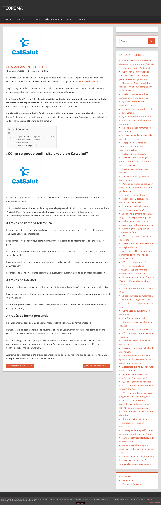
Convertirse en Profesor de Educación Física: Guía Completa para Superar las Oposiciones (134, 75)
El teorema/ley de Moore (134, 195)
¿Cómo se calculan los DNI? (95, 366)
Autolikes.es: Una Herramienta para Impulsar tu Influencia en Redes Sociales (135, 255)
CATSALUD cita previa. (88, 81)
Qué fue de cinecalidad (133, 318)
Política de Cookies (131, 484)
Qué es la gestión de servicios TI (137, 381)
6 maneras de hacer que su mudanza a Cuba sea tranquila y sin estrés (136, 449)
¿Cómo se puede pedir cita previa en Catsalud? (32, 136)
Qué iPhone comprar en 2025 (136, 116)
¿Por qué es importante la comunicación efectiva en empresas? (133, 423)
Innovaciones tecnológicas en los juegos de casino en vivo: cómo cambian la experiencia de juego (136, 460)
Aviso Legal (127, 480)
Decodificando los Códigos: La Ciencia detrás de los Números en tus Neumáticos (135, 161)
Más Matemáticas (53, 19)
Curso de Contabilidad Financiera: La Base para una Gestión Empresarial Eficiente (133, 269)
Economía (35, 19)
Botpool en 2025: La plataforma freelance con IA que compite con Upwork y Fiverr (136, 86)
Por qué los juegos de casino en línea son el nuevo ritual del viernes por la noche (136, 187)
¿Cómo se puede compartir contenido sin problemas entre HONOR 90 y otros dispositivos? (134, 404)
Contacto (81, 19)
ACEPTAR (80, 503)
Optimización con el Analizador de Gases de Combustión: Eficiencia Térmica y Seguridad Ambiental (136, 64)
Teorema (13, 8)
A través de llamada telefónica (27, 139)
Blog (69, 19)
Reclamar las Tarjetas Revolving (137, 329)
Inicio (8, 19)
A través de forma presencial (26, 145)
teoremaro (34, 71)
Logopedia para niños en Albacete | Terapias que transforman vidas (132, 146)
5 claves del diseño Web (134, 154)
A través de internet (22, 142)
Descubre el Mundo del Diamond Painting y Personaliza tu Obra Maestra (136, 281)
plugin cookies (155, 502)
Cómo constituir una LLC (134, 262)
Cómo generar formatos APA (21, 366)
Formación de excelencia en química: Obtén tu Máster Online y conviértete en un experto (136, 359)
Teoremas (21, 19)
